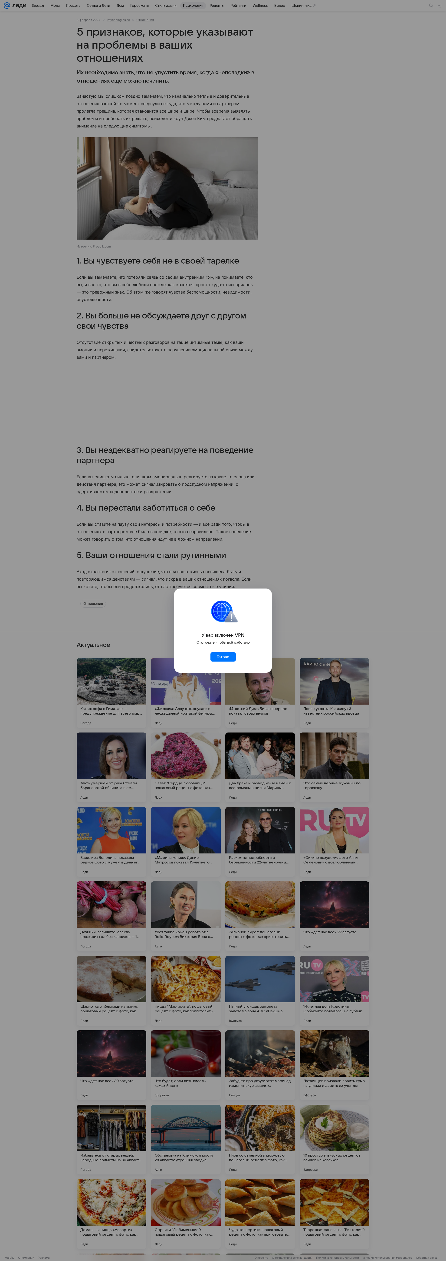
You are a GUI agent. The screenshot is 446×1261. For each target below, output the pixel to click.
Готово (223, 657)
